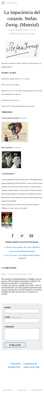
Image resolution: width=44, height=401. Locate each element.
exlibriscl (12, 3)
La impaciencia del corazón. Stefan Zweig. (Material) (22, 18)
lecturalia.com (12, 91)
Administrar (36, 390)
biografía (7, 85)
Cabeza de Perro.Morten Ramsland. (22, 251)
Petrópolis (16, 100)
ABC (9, 106)
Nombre (7, 307)
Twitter (22, 235)
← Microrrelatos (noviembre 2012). (14, 365)
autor (21, 79)
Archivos (22, 390)
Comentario (9, 327)
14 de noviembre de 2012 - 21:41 (21, 30)
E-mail (13, 317)
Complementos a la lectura (22, 34)
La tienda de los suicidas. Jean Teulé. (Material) (22, 247)
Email (31, 235)
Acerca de (7, 390)
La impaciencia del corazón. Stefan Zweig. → (32, 365)
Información (23, 118)
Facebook (12, 235)
